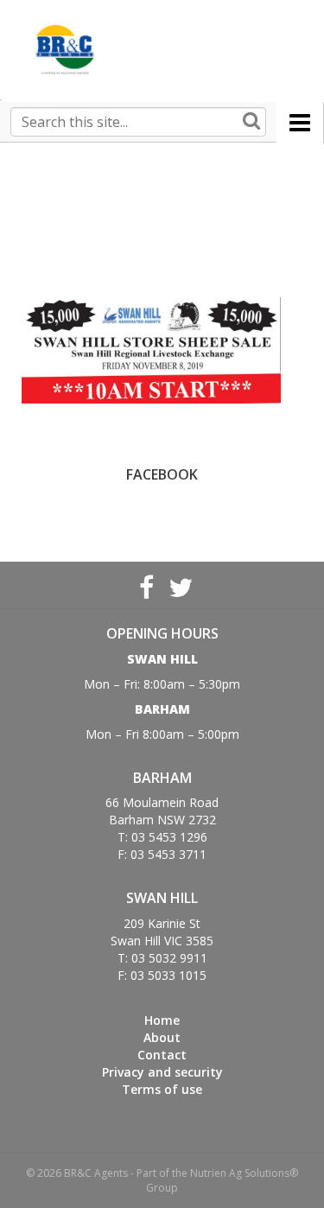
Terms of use (162, 1089)
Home (162, 1020)
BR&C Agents (65, 49)
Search (251, 122)
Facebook (146, 585)
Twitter (179, 585)
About (162, 1037)
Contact (162, 1054)
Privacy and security (162, 1072)
